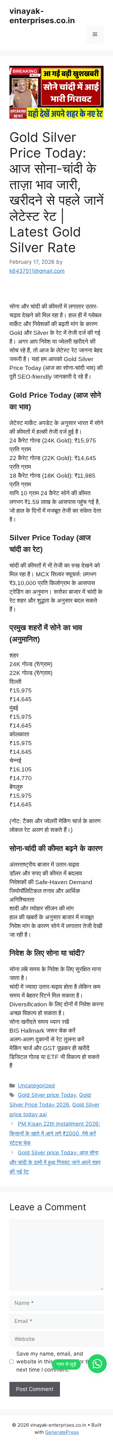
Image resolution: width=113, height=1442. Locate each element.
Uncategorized (36, 1085)
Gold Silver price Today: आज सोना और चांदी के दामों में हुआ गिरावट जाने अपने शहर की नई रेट (54, 1162)
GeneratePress (62, 1432)
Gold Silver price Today (47, 1095)
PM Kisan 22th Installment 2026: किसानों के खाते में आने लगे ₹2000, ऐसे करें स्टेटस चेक (54, 1133)
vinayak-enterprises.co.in (42, 15)
